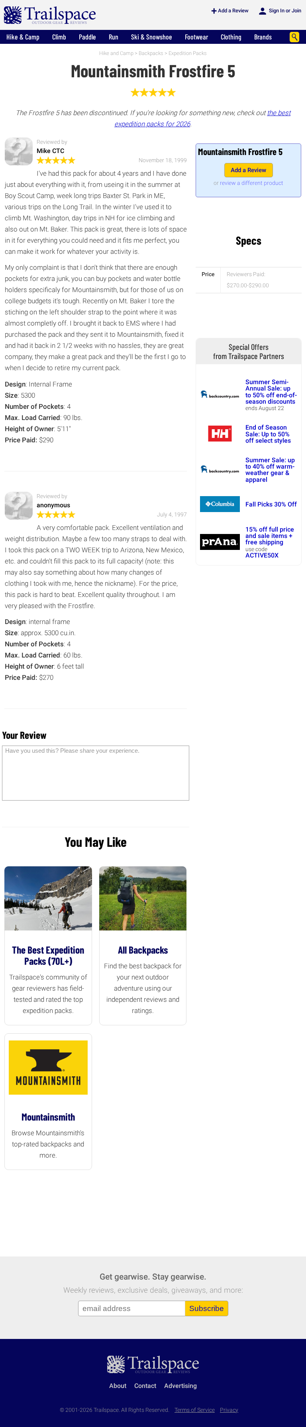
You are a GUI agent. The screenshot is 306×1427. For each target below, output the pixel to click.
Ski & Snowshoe (151, 36)
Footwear (196, 36)
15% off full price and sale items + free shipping (269, 536)
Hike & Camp (22, 36)
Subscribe (206, 1308)
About (117, 1386)
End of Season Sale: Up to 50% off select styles (268, 434)
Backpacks (151, 53)
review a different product (251, 183)
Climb (59, 36)
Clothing (231, 36)
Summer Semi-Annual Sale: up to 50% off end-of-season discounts (271, 391)
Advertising (180, 1386)
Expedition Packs (188, 53)
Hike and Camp (116, 53)
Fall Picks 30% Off (271, 504)
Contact (145, 1386)
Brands (263, 36)
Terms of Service (195, 1410)
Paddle (87, 36)
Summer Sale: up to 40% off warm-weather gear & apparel (270, 469)
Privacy (229, 1410)
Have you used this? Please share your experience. (72, 750)
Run (113, 36)
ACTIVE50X (262, 555)
